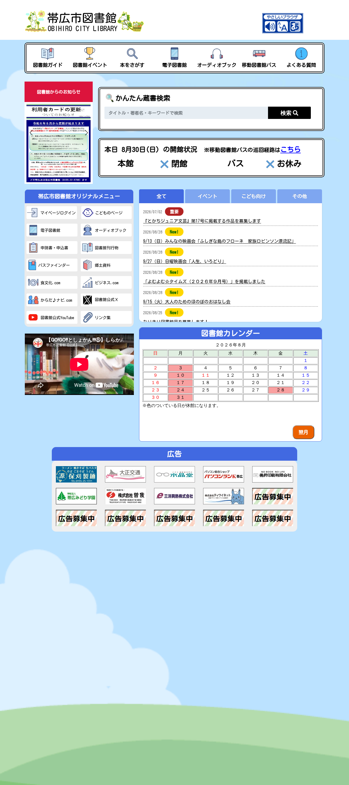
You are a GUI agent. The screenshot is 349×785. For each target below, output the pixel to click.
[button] (31, 133)
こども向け (253, 196)
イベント (207, 196)
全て (161, 196)
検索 (287, 113)
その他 (299, 196)
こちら (290, 149)
